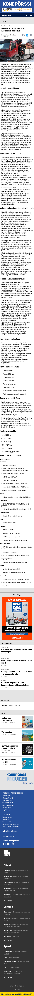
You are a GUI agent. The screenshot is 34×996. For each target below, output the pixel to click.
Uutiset (4, 15)
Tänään (4, 705)
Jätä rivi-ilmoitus (8, 805)
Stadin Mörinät (7, 800)
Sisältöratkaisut (7, 803)
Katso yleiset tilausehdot (10, 827)
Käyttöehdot (6, 810)
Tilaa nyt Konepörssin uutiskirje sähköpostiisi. (16, 994)
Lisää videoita (28, 783)
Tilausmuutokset (7, 822)
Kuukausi (18, 705)
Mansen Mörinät (7, 798)
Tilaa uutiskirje (7, 817)
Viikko (11, 705)
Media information (8, 836)
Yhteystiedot (6, 807)
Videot (10, 15)
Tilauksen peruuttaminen (10, 824)
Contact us (5, 834)
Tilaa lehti (5, 819)
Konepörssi (6, 796)
